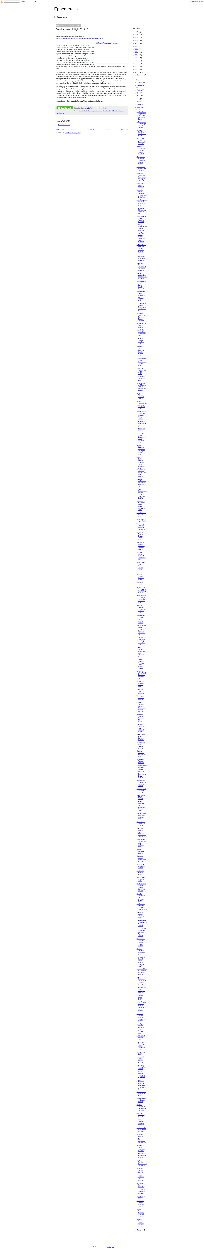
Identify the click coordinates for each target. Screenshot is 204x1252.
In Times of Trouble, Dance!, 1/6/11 (140, 683)
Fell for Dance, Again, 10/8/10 (141, 775)
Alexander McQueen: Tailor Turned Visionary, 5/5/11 (141, 505)
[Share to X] (101, 108)
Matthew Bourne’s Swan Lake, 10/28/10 (141, 753)
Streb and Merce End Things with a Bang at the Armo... (141, 176)
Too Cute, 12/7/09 (140, 1135)
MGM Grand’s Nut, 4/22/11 (141, 520)
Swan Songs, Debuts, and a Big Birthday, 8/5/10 (141, 843)
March (139, 104)
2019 (137, 52)
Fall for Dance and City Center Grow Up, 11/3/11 (141, 248)
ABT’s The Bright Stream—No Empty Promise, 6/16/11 (141, 438)
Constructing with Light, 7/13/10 (141, 866)
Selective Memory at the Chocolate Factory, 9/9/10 (141, 806)
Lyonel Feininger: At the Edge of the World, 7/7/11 (142, 405)
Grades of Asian (140, 583)
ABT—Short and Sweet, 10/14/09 (141, 1191)
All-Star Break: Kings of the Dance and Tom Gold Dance (141, 115)
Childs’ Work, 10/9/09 (141, 1197)
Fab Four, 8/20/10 (140, 829)
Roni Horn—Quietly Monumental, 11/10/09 (142, 1162)
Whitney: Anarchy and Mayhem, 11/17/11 (142, 227)
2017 (137, 58)
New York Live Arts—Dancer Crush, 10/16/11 (141, 285)
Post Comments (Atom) (73, 133)
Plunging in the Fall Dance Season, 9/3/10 (142, 816)
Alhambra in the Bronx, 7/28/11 (141, 378)
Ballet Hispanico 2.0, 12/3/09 (141, 1140)
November (140, 78)
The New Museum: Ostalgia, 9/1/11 (140, 340)
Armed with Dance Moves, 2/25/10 (140, 1059)
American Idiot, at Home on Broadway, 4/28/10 (142, 971)
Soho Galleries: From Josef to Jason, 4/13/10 (141, 980)
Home (92, 129)
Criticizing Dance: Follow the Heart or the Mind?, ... (141, 555)
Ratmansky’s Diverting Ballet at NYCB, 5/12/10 (141, 942)
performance (98, 111)
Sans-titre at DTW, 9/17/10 (141, 797)
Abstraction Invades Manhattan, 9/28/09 (141, 1203)
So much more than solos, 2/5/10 (141, 1093)
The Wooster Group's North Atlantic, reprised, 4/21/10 (141, 961)
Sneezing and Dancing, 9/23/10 (141, 790)
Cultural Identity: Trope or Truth (140, 576)
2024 (137, 37)
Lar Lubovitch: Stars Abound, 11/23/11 (141, 219)
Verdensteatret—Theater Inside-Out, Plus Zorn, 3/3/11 (141, 599)
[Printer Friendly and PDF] (65, 108)
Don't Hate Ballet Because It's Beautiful (141, 141)
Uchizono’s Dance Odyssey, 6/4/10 (140, 914)
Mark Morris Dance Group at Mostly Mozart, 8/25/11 (141, 351)
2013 (137, 69)
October (140, 82)
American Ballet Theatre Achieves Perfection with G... (141, 461)
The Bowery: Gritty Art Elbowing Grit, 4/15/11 (141, 526)
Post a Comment (64, 125)
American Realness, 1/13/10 (141, 1114)
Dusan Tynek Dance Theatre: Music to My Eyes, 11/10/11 (141, 237)
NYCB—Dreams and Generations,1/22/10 (141, 1107)
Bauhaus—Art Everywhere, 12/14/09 (142, 1129)
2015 (137, 63)
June (139, 96)
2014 (137, 66)
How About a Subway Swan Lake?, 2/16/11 (141, 619)
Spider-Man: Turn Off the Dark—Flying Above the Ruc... (141, 426)
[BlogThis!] (99, 108)
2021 (137, 46)
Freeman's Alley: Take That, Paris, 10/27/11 (141, 257)
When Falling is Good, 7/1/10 (141, 879)
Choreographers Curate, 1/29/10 (141, 1100)
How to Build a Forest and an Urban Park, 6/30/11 (141, 415)
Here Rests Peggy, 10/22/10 (140, 761)
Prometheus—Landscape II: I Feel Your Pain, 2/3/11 (141, 641)
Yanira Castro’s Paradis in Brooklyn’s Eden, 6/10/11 (141, 449)
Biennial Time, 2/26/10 (141, 1053)
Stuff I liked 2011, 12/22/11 (140, 185)
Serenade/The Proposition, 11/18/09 (141, 1155)
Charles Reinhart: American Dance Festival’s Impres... (140, 664)
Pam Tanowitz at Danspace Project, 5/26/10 (142, 923)
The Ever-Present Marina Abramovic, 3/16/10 (141, 1017)
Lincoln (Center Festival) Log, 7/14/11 (142, 395)
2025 (137, 34)
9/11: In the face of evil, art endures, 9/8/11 (141, 332)
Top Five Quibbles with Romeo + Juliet (141, 132)
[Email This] (97, 108)
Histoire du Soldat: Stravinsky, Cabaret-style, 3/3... (141, 545)
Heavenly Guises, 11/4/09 (140, 1170)
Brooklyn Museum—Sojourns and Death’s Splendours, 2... (141, 1084)
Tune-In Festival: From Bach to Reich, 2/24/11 (141, 609)
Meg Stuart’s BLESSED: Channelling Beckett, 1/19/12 (141, 160)
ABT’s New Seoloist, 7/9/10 (140, 872)
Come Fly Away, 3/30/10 (140, 997)
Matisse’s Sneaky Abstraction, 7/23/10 (141, 858)
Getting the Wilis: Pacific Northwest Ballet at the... (141, 674)
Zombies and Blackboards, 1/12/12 (141, 168)
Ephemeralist (66, 9)
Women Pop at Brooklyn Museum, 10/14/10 (142, 768)
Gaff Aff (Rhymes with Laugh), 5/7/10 (141, 951)
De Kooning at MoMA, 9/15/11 (141, 325)
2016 (137, 61)
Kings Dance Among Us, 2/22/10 (141, 1067)
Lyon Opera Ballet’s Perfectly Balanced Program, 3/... (140, 1028)
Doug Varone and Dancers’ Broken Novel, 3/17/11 (141, 567)
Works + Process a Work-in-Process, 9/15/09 (141, 1222)
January (140, 1230)
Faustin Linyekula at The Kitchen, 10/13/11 (142, 275)
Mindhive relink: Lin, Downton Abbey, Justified (141, 150)
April (138, 102)
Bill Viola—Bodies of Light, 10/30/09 (140, 1177)
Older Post (124, 129)
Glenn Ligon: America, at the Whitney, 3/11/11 (141, 589)
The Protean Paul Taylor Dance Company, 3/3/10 (141, 1045)
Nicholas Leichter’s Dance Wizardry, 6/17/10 (141, 897)
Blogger (111, 1247)
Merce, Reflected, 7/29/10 (141, 851)
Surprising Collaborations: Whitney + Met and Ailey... (141, 482)
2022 (137, 43)
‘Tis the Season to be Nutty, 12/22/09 (141, 1122)
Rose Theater (107, 111)
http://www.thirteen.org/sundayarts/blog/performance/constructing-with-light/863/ (80, 38)
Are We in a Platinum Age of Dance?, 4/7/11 (140, 535)
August (139, 90)
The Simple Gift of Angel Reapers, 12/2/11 (141, 210)
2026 (137, 32)
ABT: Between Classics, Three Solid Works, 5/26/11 (141, 472)
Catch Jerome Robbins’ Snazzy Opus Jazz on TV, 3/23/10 (141, 1006)
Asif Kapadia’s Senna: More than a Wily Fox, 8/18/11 (141, 362)
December (140, 75)
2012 (137, 72)
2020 (137, 49)
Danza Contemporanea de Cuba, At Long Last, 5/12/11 (142, 493)
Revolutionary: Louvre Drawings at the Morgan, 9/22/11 (141, 306)
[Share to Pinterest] (105, 108)
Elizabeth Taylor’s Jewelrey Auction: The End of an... (142, 193)
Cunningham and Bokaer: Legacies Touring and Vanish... (141, 386)
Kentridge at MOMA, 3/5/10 (141, 1037)
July (138, 93)
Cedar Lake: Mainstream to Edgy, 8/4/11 (141, 371)
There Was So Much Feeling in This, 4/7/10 (141, 989)
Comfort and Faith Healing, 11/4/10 (141, 745)
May (138, 99)
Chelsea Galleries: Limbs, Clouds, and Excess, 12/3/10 (141, 707)
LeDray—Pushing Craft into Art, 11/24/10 (140, 717)
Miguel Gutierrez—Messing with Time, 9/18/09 (141, 1212)
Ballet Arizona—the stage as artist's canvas (141, 124)
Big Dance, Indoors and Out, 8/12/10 (142, 834)
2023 (137, 40)
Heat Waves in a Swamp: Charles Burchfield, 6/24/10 (141, 887)
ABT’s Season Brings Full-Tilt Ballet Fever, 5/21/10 (141, 932)
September (140, 85)
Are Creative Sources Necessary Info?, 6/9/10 (142, 906)
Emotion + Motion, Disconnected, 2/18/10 (141, 1074)
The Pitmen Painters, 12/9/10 (140, 697)
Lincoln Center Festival (86, 111)
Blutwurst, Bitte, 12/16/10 (140, 691)
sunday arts (60, 113)
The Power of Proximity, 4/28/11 (141, 514)
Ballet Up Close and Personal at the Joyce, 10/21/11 (141, 266)
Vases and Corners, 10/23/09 (140, 1185)
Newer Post (60, 129)
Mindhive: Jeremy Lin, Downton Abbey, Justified (141, 317)
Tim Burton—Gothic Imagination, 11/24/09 (141, 1148)
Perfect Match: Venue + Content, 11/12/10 (141, 737)
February (140, 107)
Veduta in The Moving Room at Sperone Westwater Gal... (141, 630)
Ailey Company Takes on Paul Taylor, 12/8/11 (142, 202)
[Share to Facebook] (103, 108)
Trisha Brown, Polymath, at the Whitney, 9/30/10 (142, 783)
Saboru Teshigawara (118, 111)
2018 (137, 55)
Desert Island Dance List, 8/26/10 (141, 823)
